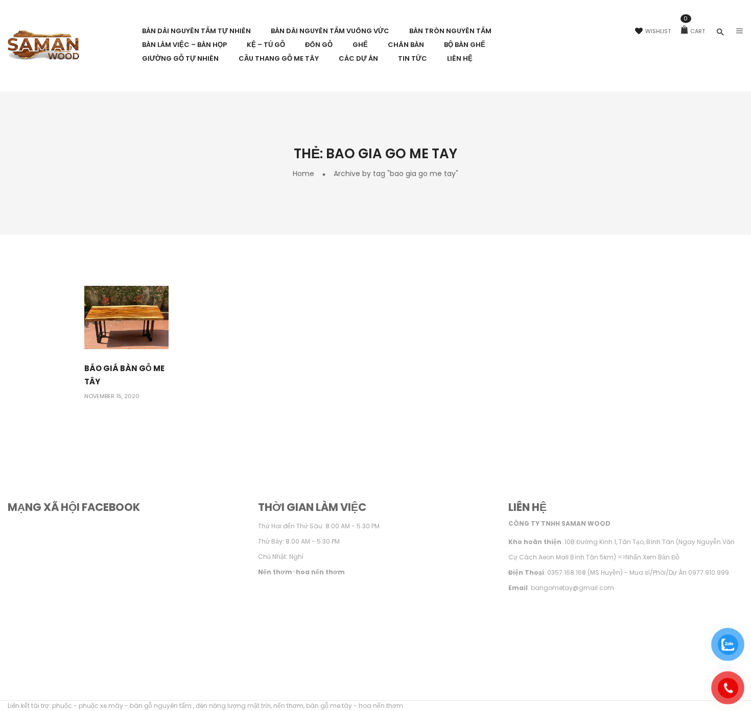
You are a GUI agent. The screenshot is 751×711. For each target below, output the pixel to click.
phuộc (62, 705)
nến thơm (288, 705)
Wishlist (658, 31)
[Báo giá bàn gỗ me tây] (126, 317)
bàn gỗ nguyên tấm (161, 705)
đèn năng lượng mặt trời (233, 705)
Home (303, 173)
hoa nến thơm (381, 705)
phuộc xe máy (101, 705)
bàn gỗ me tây (329, 705)
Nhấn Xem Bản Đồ (652, 557)
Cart (694, 31)
